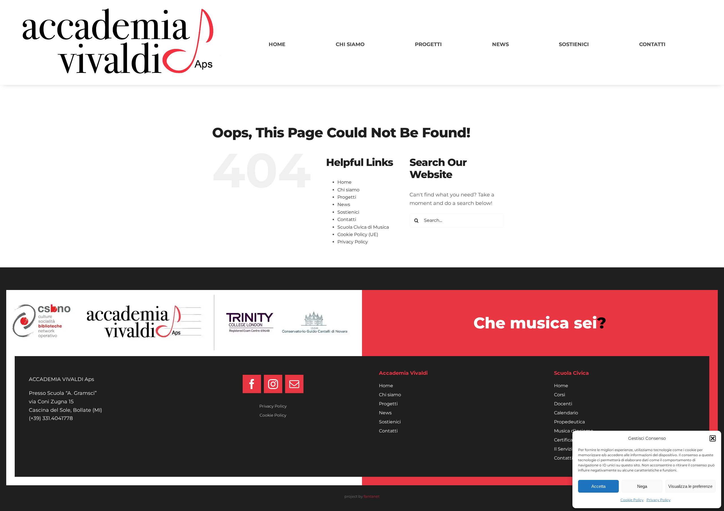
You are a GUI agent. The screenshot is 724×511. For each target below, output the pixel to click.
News (343, 204)
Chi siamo (348, 189)
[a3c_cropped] (122, 11)
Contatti (346, 219)
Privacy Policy (659, 500)
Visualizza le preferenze (690, 486)
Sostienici (348, 212)
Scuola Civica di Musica (363, 227)
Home (344, 182)
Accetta (598, 486)
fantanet (372, 496)
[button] (713, 438)
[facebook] (252, 384)
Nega (642, 486)
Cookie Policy (632, 500)
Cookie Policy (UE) (357, 234)
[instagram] (273, 384)
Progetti (346, 197)
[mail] (294, 384)
